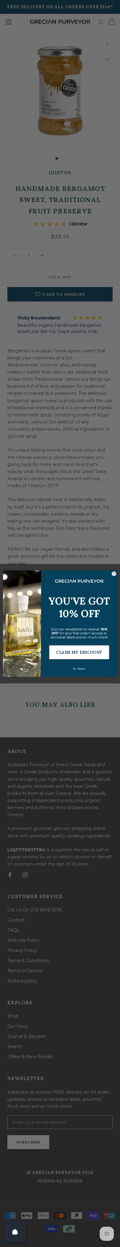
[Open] (15, 1231)
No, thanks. (79, 668)
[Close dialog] (114, 573)
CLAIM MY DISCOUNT (79, 652)
